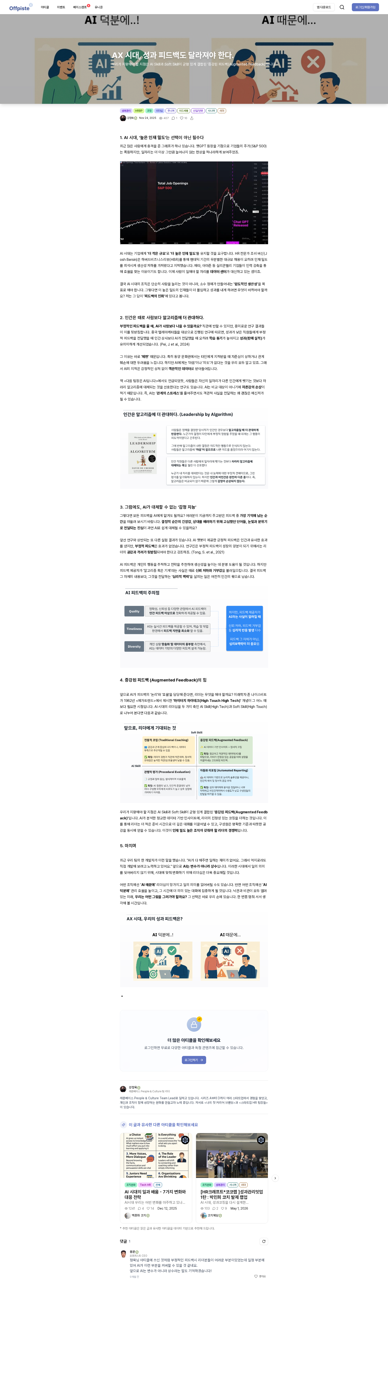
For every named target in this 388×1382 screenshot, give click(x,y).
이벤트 (61, 7)
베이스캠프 (81, 6)
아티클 (45, 7)
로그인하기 (191, 1060)
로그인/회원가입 (365, 7)
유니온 (99, 7)
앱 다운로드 (324, 7)
